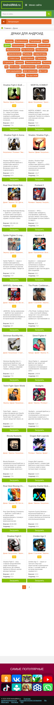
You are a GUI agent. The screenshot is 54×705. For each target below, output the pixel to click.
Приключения (14, 54)
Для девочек (43, 67)
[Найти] (48, 13)
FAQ (22, 702)
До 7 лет (20, 75)
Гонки (45, 41)
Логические (44, 45)
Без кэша (14, 67)
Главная (7, 28)
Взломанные (21, 41)
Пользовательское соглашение (30, 700)
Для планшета (30, 71)
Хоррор (19, 62)
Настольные (28, 50)
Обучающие (41, 50)
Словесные (13, 58)
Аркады (9, 41)
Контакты (14, 702)
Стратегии (41, 58)
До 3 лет (43, 71)
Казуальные (18, 45)
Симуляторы (40, 54)
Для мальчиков (14, 71)
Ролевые (27, 54)
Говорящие (35, 41)
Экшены (46, 62)
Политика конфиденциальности (16, 699)
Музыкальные (13, 50)
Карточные (31, 45)
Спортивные (28, 58)
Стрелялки (9, 62)
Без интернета (28, 67)
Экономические (33, 62)
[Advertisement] (27, 625)
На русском (32, 75)
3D (6, 67)
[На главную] (12, 5)
